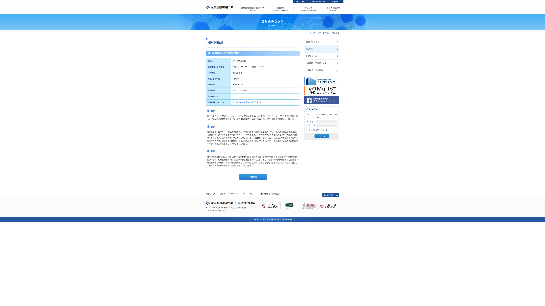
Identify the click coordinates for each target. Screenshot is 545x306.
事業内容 (326, 33)
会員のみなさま (312, 42)
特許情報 (310, 49)
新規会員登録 (311, 56)
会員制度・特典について (316, 63)
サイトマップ (248, 194)
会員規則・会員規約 (314, 70)
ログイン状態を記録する (318, 130)
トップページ (315, 33)
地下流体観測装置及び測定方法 (245, 102)
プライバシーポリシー (229, 194)
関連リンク (210, 194)
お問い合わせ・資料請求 (269, 194)
